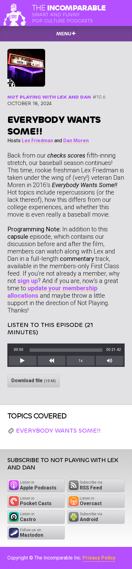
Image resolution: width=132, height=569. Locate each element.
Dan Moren (76, 140)
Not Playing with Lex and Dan (49, 97)
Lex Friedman (37, 140)
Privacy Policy (99, 558)
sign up (27, 280)
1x (81, 361)
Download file (33, 380)
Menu (63, 33)
